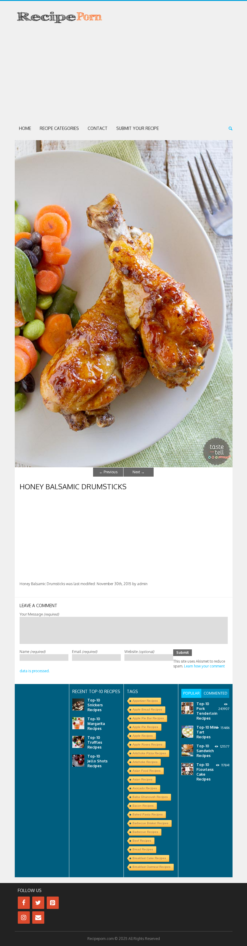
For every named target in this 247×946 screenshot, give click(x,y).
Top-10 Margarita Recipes (96, 724)
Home (25, 128)
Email (84, 651)
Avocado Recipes (145, 788)
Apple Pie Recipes (145, 727)
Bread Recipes (143, 849)
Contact (98, 128)
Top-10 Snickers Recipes (95, 705)
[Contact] (38, 917)
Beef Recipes (142, 840)
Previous (108, 472)
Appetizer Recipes (145, 700)
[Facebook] (24, 903)
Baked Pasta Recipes (148, 814)
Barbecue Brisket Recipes (150, 823)
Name (32, 651)
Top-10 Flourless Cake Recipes (205, 771)
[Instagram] (24, 917)
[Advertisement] (124, 74)
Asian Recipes (142, 779)
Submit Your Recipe (137, 128)
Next (139, 472)
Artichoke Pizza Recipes (149, 753)
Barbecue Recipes (145, 832)
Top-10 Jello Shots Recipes (97, 761)
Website (139, 651)
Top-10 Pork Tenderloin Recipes (206, 711)
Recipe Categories (59, 128)
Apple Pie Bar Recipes (148, 718)
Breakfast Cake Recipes (149, 858)
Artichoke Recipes (145, 762)
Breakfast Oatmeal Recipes (151, 867)
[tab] (191, 693)
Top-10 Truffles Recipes (94, 742)
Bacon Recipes (143, 805)
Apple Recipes (143, 735)
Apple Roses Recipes (147, 744)
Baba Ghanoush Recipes (150, 797)
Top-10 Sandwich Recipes (205, 751)
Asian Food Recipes (147, 770)
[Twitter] (38, 903)
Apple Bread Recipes (147, 709)
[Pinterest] (53, 903)
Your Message (39, 614)
